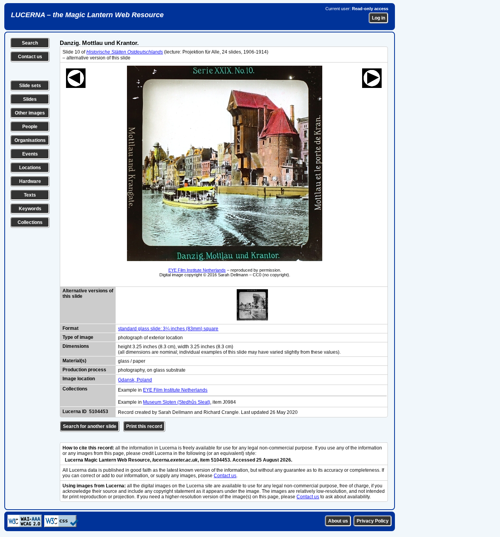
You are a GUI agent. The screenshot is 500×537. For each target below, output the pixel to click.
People (30, 126)
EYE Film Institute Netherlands (197, 270)
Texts (30, 195)
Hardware (30, 181)
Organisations (30, 140)
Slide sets (30, 85)
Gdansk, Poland (135, 380)
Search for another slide (89, 426)
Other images (30, 113)
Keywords (30, 208)
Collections (30, 222)
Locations (30, 167)
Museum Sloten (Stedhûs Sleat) (176, 402)
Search (30, 43)
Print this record (144, 426)
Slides (30, 99)
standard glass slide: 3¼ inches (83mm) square (168, 328)
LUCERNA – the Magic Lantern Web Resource (87, 15)
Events (30, 154)
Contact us (30, 56)
